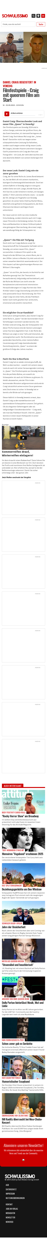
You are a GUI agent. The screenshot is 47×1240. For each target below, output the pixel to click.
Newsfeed (9, 1221)
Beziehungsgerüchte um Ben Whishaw (21, 889)
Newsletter (10, 1217)
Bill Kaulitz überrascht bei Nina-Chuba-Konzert (22, 1120)
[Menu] (43, 16)
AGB (7, 1185)
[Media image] (23, 802)
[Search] (33, 16)
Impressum (10, 1193)
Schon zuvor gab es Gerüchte (17, 1043)
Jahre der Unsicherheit (13, 927)
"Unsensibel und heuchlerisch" (17, 964)
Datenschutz (11, 1189)
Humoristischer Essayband (16, 1081)
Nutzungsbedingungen (15, 1198)
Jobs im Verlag (12, 1208)
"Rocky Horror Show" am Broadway (20, 816)
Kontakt (9, 1204)
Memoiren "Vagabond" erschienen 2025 (22, 854)
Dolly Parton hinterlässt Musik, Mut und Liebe (23, 1004)
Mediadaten (10, 1213)
